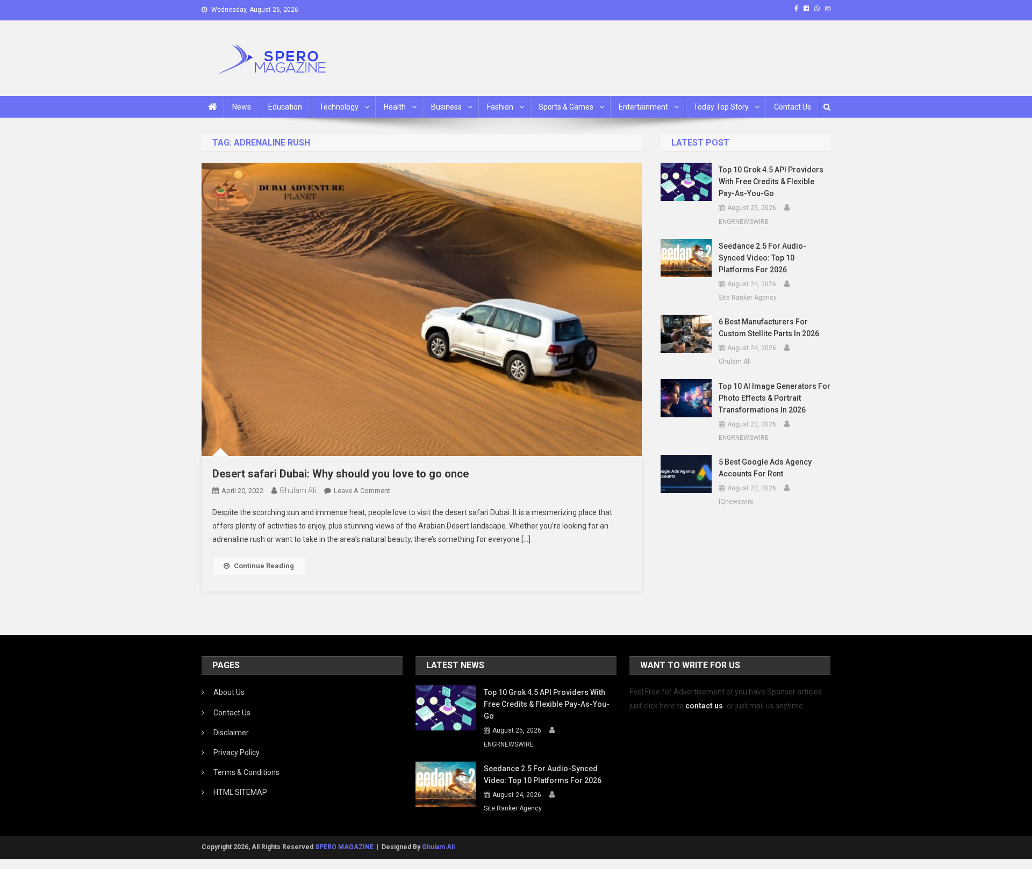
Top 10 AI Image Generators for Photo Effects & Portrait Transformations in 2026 (774, 398)
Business (446, 107)
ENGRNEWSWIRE (744, 222)
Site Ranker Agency (748, 297)
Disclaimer (231, 732)
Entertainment (643, 107)
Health (395, 107)
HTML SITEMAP (240, 792)
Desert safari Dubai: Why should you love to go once (340, 473)
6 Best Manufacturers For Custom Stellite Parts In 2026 (769, 327)
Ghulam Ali (298, 490)
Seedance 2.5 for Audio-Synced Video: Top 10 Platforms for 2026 (762, 258)
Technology (339, 107)
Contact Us (792, 107)
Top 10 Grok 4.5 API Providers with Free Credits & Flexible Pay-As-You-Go (771, 181)
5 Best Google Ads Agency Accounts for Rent (765, 468)
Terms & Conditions (246, 772)
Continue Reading (264, 566)
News (241, 107)
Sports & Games (566, 107)
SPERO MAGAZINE (344, 847)
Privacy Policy (236, 752)
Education (285, 107)
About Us (229, 692)
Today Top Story (721, 107)
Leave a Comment (362, 491)
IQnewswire (736, 501)
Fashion (500, 107)
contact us (704, 705)
